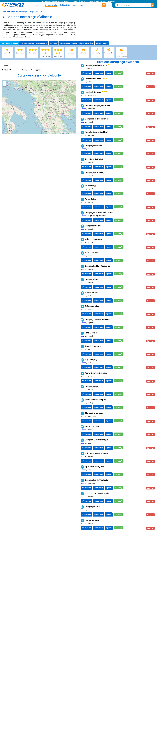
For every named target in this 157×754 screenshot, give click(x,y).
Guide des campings (18, 12)
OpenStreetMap (66, 133)
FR (104, 5)
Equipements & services (68, 43)
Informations (86, 73)
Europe (31, 12)
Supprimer (150, 73)
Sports (98, 43)
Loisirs (105, 43)
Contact (82, 5)
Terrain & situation (27, 43)
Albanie (39, 12)
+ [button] (4, 82)
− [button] (4, 85)
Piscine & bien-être (86, 43)
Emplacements (41, 43)
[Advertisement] (117, 25)
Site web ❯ (118, 73)
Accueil (39, 5)
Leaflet (60, 133)
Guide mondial (51, 5)
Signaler (108, 73)
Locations (53, 43)
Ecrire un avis (98, 73)
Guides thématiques (68, 5)
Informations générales (9, 43)
